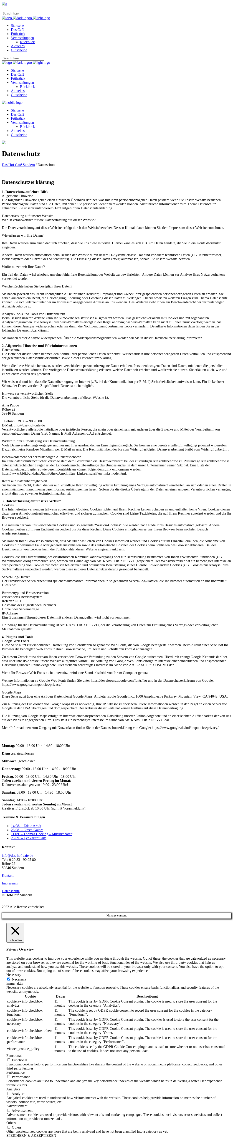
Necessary (19, 979)
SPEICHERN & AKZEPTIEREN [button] (31, 1135)
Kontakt (7, 875)
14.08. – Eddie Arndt (26, 826)
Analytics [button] (13, 1089)
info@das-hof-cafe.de (17, 855)
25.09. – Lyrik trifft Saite (28, 838)
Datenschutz (11, 891)
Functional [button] (14, 1055)
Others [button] (11, 1123)
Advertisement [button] (16, 1106)
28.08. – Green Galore (27, 830)
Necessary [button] (13, 975)
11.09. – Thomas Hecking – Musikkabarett (41, 834)
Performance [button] (15, 1072)
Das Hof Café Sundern (18, 165)
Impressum (10, 883)
